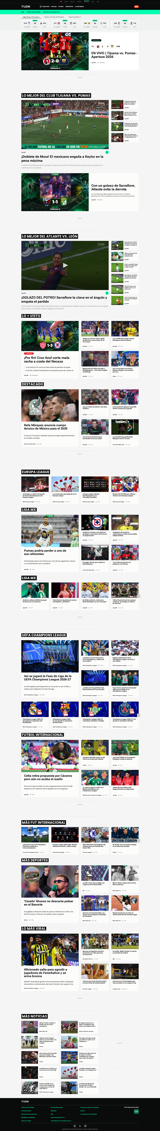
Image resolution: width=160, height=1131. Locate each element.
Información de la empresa (29, 1114)
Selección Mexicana (30, 444)
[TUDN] (25, 6)
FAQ (52, 1114)
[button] (65, 265)
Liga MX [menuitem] (54, 7)
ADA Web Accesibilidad (28, 1117)
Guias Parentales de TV (57, 1117)
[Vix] (136, 6)
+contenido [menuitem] (79, 7)
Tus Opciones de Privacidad (88, 1114)
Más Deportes (87, 920)
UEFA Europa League (28, 501)
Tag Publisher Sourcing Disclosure (61, 1120)
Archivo (82, 1110)
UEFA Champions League (31, 695)
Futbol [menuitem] (61, 7)
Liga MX (85, 346)
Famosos (79, 1)
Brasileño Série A (87, 959)
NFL (84, 890)
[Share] (107, 152)
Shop (98, 1)
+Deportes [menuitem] (69, 7)
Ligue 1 (114, 376)
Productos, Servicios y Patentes (89, 1107)
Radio (93, 1)
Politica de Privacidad (27, 1107)
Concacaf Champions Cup (30, 852)
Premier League (87, 852)
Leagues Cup (116, 989)
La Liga (115, 765)
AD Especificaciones (57, 1107)
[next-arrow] (138, 490)
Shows (66, 1)
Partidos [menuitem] (45, 7)
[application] (65, 124)
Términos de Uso (26, 1110)
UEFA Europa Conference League (92, 795)
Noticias (72, 1)
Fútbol (84, 765)
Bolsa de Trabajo (26, 1120)
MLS (114, 959)
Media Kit (53, 1110)
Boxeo (26, 920)
